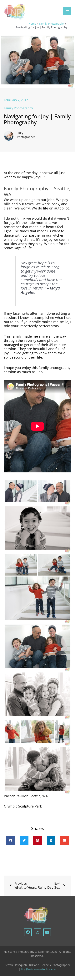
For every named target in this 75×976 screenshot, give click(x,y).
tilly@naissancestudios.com (39, 969)
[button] (10, 840)
